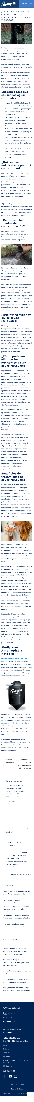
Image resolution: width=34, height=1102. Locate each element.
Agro (5, 1045)
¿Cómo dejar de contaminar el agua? (9, 762)
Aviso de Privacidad (16, 1085)
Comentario (11, 801)
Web (19, 842)
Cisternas (7, 1056)
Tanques (6, 1053)
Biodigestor (7, 1066)
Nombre (9, 832)
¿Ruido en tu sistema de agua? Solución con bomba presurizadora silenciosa (16, 918)
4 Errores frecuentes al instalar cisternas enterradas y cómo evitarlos (16, 909)
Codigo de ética (17, 1089)
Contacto (11, 1013)
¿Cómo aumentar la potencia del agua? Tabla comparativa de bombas (16, 894)
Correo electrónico (11, 844)
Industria (6, 1049)
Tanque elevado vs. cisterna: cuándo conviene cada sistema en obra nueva (16, 927)
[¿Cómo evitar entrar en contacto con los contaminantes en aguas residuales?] (16, 33)
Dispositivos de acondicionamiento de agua (17, 1061)
